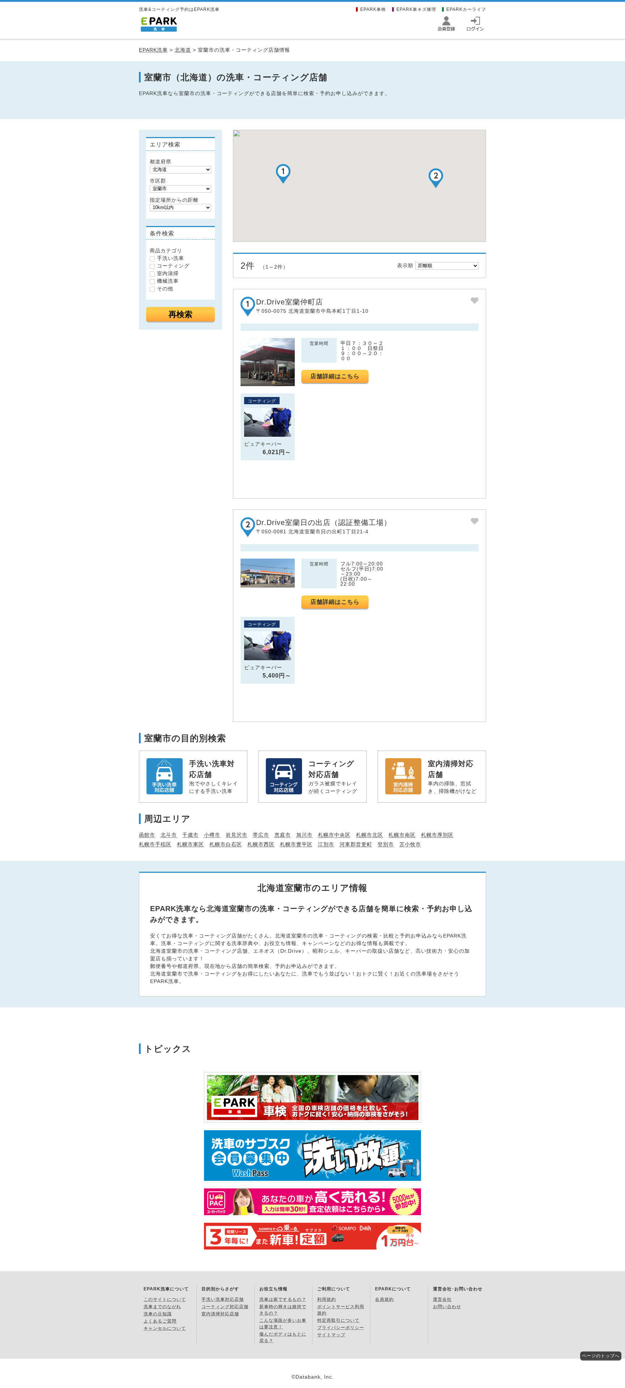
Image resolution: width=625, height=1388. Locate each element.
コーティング (173, 266)
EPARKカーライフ (466, 9)
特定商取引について (338, 1320)
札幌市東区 (190, 844)
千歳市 (190, 835)
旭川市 (304, 835)
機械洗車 (168, 281)
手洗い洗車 (170, 258)
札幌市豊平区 (296, 844)
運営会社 (442, 1299)
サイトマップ (331, 1334)
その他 (165, 288)
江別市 (326, 844)
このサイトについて (165, 1299)
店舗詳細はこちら (335, 376)
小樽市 (212, 835)
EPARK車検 (373, 9)
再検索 (180, 314)
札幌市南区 (402, 835)
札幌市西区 (261, 844)
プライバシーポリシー (340, 1327)
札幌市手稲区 (155, 844)
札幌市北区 (369, 835)
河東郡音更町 (356, 844)
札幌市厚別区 (437, 835)
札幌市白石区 (225, 844)
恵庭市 (283, 835)
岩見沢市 (236, 835)
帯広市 (261, 835)
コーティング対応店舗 (224, 1306)
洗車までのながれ (162, 1306)
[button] (283, 174)
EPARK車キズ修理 (416, 9)
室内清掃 (168, 273)
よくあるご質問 (160, 1321)
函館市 (147, 835)
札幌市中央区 (334, 835)
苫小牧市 (410, 844)
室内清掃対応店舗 (220, 1313)
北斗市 (169, 835)
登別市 (386, 844)
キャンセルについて (165, 1328)
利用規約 (326, 1299)
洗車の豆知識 (158, 1313)
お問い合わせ (447, 1306)
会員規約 (384, 1299)
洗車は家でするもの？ (282, 1299)
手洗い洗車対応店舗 (222, 1299)
